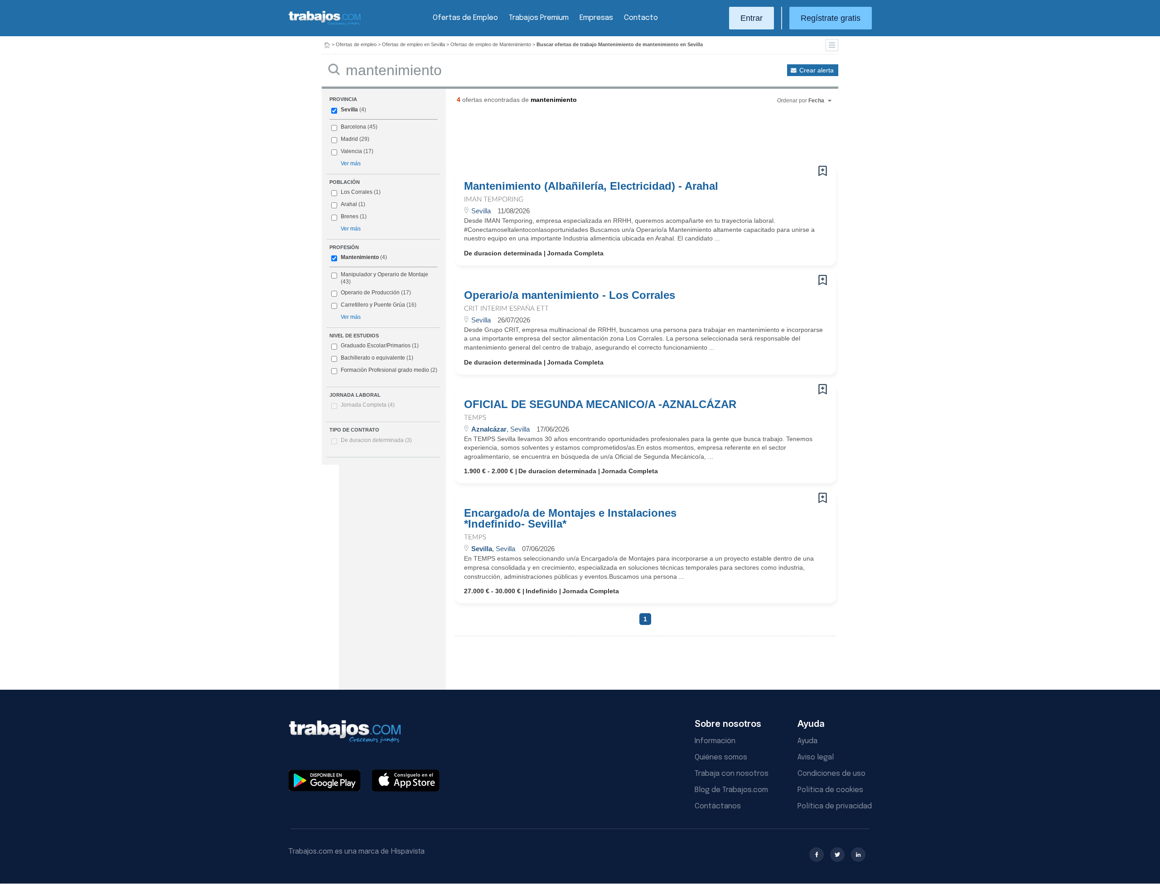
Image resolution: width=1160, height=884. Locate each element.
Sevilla (349, 109)
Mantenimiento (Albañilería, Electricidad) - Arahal (591, 186)
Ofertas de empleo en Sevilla (413, 44)
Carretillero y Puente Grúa (373, 305)
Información (715, 741)
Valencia (351, 151)
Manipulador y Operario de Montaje (384, 274)
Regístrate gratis (830, 18)
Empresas (596, 18)
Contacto (641, 18)
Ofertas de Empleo (465, 18)
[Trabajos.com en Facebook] (816, 854)
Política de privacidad (835, 806)
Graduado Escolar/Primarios (380, 345)
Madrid (349, 139)
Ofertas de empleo (356, 44)
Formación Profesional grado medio (389, 370)
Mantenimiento (360, 257)
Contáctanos (718, 806)
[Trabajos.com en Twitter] (837, 854)
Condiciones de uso (831, 774)
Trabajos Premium (539, 18)
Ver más (351, 163)
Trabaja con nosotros (731, 774)
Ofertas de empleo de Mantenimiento (490, 44)
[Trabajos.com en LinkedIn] (858, 854)
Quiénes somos (721, 757)
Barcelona (353, 127)
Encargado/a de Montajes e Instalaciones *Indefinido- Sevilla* (570, 518)
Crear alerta (816, 70)
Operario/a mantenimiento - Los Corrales (569, 295)
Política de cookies (830, 790)
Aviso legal (816, 757)
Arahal (349, 204)
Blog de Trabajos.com (731, 790)
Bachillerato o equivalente (377, 358)
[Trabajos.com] (325, 24)
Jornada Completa (368, 405)
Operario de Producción (370, 292)
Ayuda (807, 741)
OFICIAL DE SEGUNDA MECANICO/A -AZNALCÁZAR (600, 404)
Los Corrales (356, 192)
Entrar (751, 18)
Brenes (349, 216)
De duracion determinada (376, 440)
